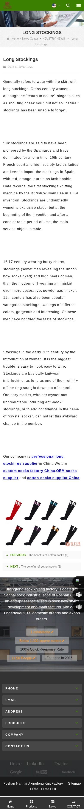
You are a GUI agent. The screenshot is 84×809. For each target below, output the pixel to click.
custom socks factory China (29, 471)
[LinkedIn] (35, 764)
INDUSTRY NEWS (53, 38)
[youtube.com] (42, 772)
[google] (16, 772)
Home (15, 38)
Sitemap (74, 783)
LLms (34, 789)
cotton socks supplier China (53, 478)
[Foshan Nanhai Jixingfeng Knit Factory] (7, 5)
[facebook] (68, 772)
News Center (30, 38)
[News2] (42, 18)
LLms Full (48, 789)
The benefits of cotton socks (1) (48, 555)
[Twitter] (61, 764)
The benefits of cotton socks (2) (41, 566)
